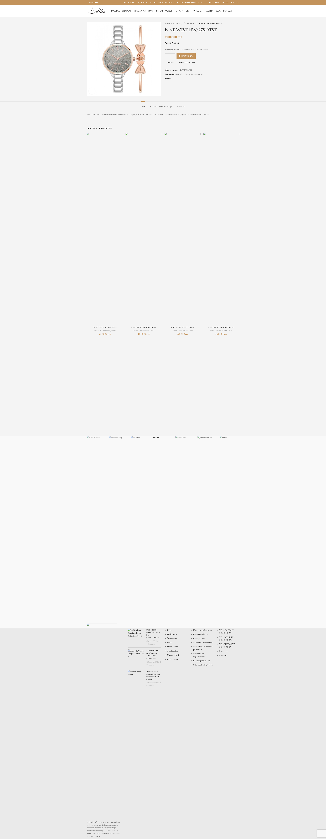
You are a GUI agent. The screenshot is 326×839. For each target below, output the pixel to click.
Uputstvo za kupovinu (202, 630)
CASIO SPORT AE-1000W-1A (143, 327)
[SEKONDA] (141, 532)
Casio (113, 331)
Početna (168, 23)
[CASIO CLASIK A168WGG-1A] (105, 229)
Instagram (223, 651)
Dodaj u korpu (186, 56)
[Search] (238, 10)
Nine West (179, 74)
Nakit (169, 630)
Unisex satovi (173, 655)
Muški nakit (172, 634)
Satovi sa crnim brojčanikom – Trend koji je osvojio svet (152, 654)
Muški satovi (105, 331)
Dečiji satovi (172, 659)
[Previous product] (231, 23)
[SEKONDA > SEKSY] (119, 532)
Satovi (177, 23)
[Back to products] (234, 23)
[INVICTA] (229, 532)
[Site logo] (96, 11)
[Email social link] (175, 78)
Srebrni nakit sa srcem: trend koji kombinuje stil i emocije (153, 675)
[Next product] (237, 23)
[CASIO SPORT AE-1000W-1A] (144, 229)
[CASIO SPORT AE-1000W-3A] (182, 229)
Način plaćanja (199, 638)
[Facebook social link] (172, 78)
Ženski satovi (189, 23)
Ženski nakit (172, 638)
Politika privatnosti (201, 661)
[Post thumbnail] (136, 637)
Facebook (223, 655)
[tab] (143, 105)
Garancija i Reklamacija (203, 642)
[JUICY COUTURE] (207, 532)
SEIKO (156, 437)
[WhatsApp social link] (178, 78)
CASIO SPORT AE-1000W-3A (182, 327)
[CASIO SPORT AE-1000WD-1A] (221, 229)
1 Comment (150, 644)
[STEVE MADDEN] (96, 532)
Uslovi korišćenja (200, 634)
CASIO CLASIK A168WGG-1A (105, 327)
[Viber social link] (181, 78)
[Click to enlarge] (92, 91)
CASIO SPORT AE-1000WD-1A (221, 327)
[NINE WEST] (185, 532)
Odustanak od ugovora (203, 665)
